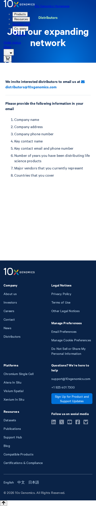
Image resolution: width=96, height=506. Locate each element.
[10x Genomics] (19, 272)
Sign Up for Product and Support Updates (72, 398)
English (9, 482)
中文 (21, 482)
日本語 (33, 482)
